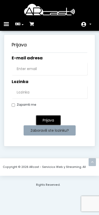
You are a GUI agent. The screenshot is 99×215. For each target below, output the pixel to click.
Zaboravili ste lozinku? (49, 130)
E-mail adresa (27, 58)
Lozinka (20, 82)
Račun (86, 24)
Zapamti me (26, 104)
